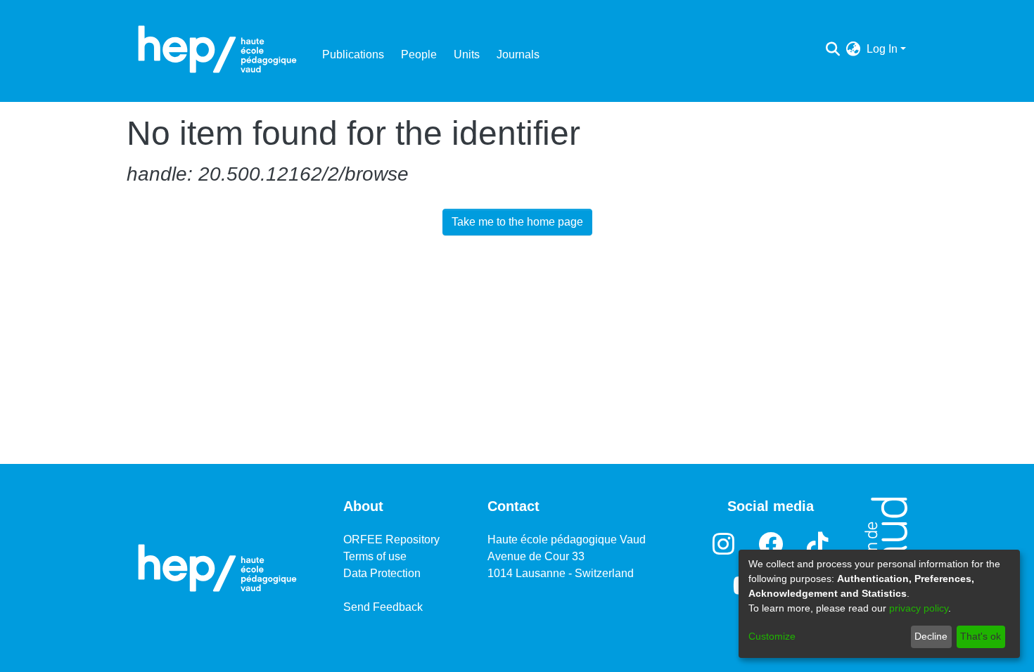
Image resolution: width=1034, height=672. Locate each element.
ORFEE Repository (391, 539)
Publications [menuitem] (353, 54)
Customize (772, 636)
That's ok (980, 636)
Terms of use (375, 556)
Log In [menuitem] (882, 49)
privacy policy (918, 608)
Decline (930, 636)
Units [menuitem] (467, 54)
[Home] (217, 49)
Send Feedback (383, 607)
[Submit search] (833, 49)
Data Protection (382, 573)
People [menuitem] (419, 54)
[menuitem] (853, 49)
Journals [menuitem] (518, 54)
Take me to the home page (517, 222)
